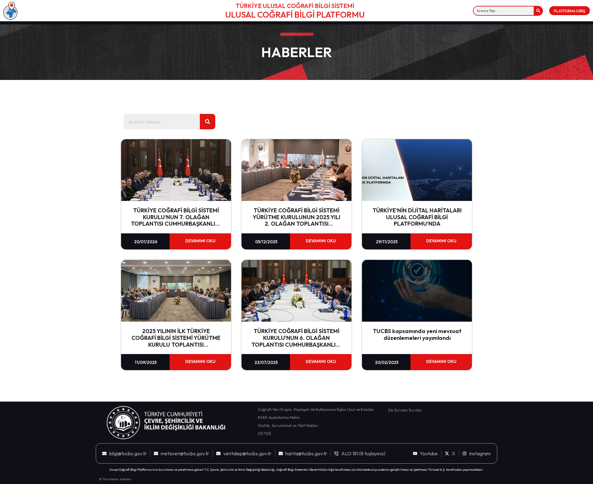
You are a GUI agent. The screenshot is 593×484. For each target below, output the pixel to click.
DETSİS (264, 433)
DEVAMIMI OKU (200, 240)
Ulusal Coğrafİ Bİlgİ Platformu (295, 14)
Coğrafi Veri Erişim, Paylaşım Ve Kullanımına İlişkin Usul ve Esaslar (316, 409)
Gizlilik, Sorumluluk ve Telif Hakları (288, 425)
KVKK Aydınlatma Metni (279, 417)
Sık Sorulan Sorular (405, 409)
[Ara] (538, 10)
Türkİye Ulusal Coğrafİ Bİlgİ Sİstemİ (295, 6)
